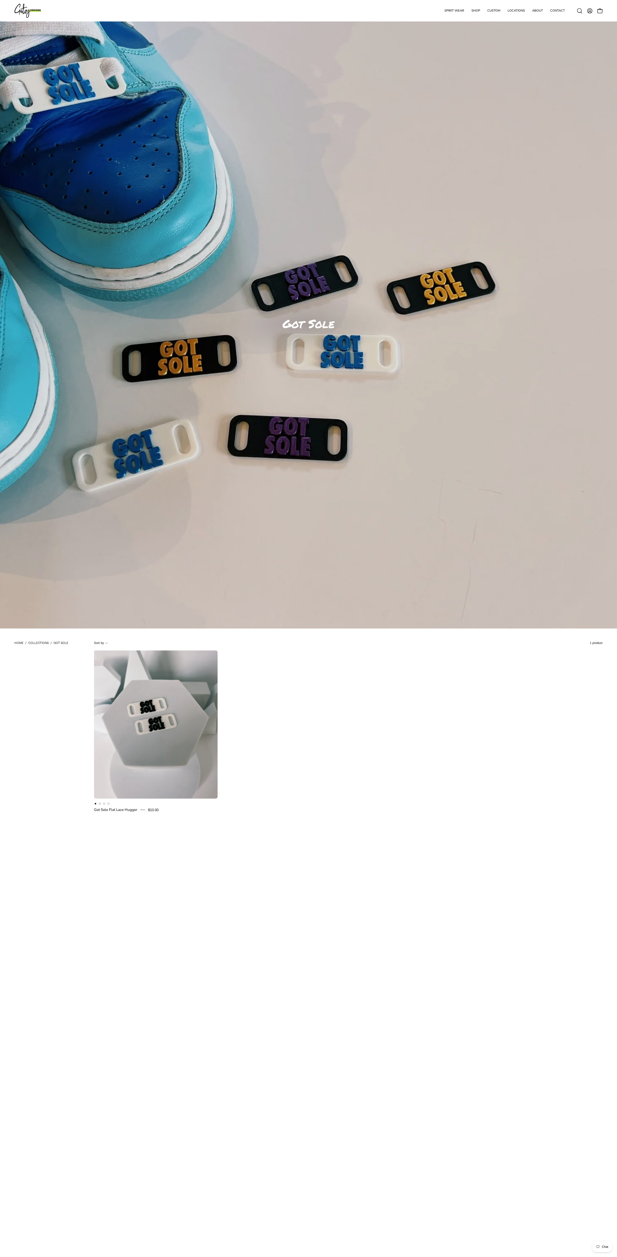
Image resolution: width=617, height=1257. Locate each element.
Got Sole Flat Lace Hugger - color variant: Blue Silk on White (108, 803)
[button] (538, 10)
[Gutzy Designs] (27, 11)
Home (18, 643)
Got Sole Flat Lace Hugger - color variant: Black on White (95, 803)
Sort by (99, 643)
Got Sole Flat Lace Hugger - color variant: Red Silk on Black (99, 803)
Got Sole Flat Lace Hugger (115, 809)
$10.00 (153, 810)
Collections (38, 643)
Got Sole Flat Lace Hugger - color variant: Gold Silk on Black (104, 803)
